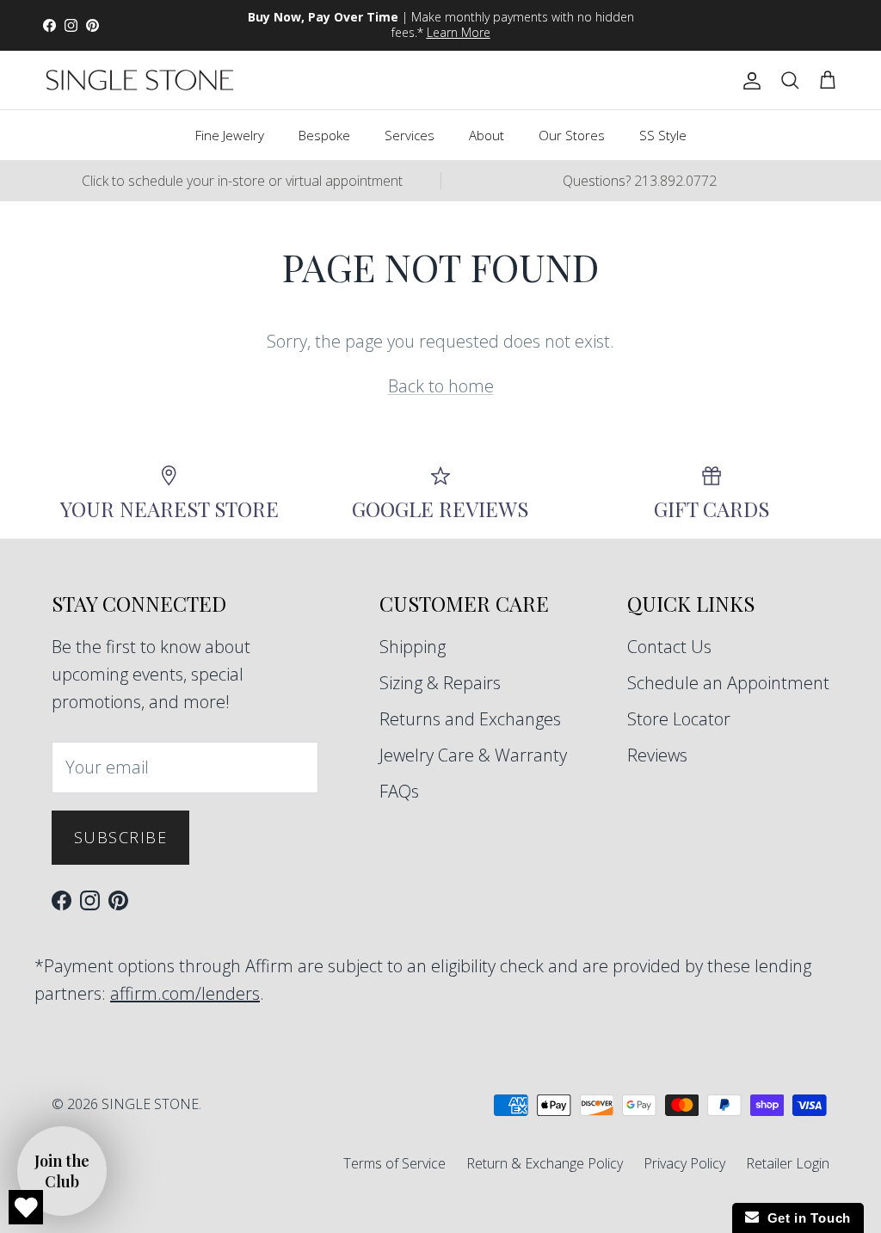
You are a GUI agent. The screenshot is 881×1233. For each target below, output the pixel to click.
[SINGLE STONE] (140, 80)
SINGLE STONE (150, 1103)
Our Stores (572, 135)
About (486, 135)
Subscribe (120, 837)
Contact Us (669, 646)
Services (409, 135)
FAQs (399, 791)
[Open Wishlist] (26, 1207)
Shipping (412, 646)
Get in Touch (805, 1218)
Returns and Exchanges (470, 719)
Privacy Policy (684, 1163)
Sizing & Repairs (440, 682)
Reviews (657, 755)
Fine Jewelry (229, 135)
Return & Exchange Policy (544, 1163)
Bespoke (324, 135)
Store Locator (678, 719)
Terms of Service (394, 1163)
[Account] (748, 80)
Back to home (441, 386)
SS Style (663, 135)
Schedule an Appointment (728, 682)
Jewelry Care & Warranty (473, 755)
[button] (62, 1171)
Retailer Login (787, 1163)
